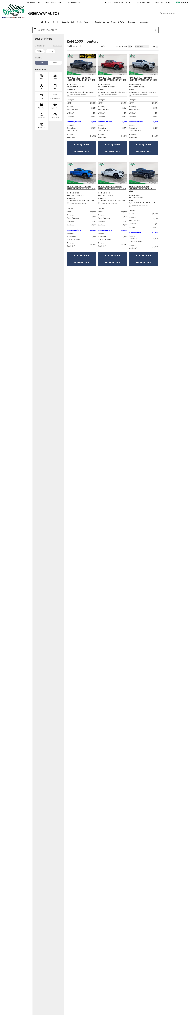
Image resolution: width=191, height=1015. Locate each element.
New (47, 22)
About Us (144, 22)
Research (132, 22)
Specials (65, 22)
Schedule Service (102, 22)
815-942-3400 (35, 2)
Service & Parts (117, 22)
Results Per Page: (121, 46)
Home (42, 22)
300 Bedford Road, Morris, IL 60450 (117, 2)
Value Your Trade (81, 151)
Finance (87, 22)
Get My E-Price (82, 144)
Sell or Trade (76, 22)
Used (55, 22)
